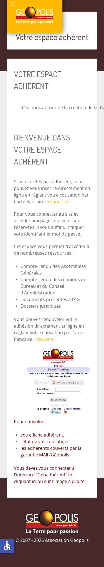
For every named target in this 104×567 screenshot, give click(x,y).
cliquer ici (58, 201)
